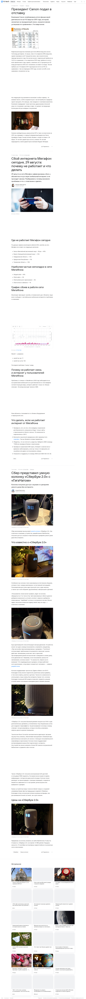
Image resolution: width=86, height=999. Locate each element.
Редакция (40, 998)
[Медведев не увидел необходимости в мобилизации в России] (43, 985)
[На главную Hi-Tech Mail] (6, 1)
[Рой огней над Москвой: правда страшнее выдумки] (43, 878)
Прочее (27, 5)
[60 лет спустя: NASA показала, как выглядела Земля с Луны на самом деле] (64, 921)
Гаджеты (32, 469)
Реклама (11, 998)
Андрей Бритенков (20, 490)
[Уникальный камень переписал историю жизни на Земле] (21, 921)
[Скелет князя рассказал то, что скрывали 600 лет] (21, 878)
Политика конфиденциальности (77, 998)
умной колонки (35, 531)
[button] (25, 38)
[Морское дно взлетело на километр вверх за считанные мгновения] (43, 921)
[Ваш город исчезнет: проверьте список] (43, 964)
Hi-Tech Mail (26, 155)
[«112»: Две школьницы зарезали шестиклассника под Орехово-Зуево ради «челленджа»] (21, 899)
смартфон (16, 439)
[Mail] (2, 1)
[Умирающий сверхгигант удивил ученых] (64, 899)
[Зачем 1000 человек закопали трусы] (21, 942)
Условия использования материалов (50, 998)
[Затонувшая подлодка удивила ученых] (43, 899)
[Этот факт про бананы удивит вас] (43, 942)
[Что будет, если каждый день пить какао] (64, 878)
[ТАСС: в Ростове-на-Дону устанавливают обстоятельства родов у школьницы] (21, 985)
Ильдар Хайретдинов (20, 184)
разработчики (15, 666)
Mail (2, 998)
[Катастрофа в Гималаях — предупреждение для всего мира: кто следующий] (64, 942)
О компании (6, 998)
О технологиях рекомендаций (64, 998)
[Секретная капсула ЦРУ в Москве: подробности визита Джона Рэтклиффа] (64, 985)
